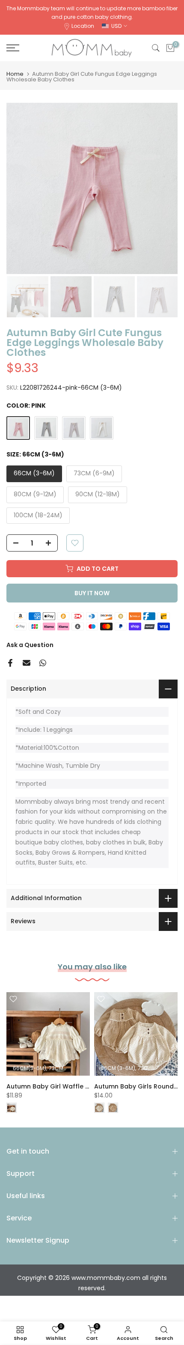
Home (15, 74)
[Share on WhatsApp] (43, 663)
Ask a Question (29, 645)
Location (82, 26)
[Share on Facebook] (10, 663)
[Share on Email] (26, 663)
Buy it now (92, 593)
